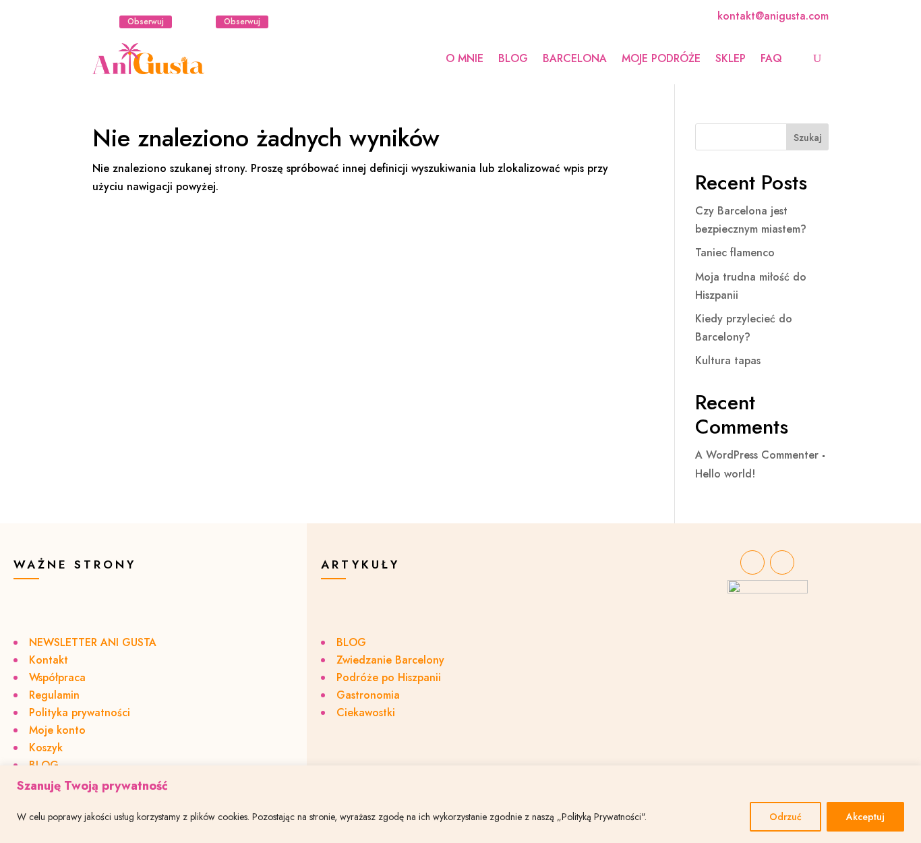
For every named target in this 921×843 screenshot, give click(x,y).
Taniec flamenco (735, 252)
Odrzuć (785, 816)
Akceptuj (865, 816)
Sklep (730, 58)
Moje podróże (661, 58)
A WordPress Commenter (757, 455)
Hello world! (725, 474)
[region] (460, 804)
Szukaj (808, 137)
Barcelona (575, 58)
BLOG (513, 58)
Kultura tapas (728, 360)
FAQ (771, 58)
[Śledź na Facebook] (199, 21)
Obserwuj (145, 22)
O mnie (464, 58)
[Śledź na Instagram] (103, 21)
